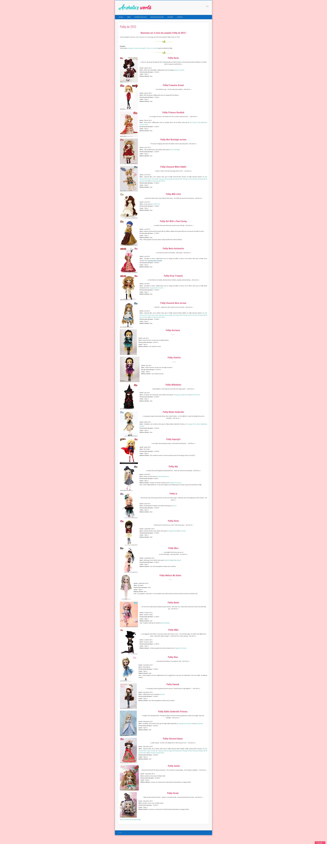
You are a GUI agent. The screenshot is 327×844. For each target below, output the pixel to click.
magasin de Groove (175, 482)
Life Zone (170, 17)
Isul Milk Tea (156, 204)
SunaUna (162, 694)
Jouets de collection (157, 17)
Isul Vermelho (196, 395)
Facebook (197, 6)
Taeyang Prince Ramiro (194, 424)
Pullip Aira (167, 560)
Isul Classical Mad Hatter (158, 181)
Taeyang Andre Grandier (156, 288)
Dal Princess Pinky (195, 122)
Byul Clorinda (199, 723)
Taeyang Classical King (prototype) (192, 179)
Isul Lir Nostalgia (175, 149)
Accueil (121, 17)
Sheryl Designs (165, 623)
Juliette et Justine (179, 70)
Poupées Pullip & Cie (140, 17)
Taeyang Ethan (172, 531)
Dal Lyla (186, 395)
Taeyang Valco (178, 395)
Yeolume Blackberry (163, 476)
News (128, 17)
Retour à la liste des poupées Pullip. (130, 819)
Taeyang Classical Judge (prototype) (169, 179)
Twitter (200, 6)
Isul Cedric (183, 531)
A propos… (180, 17)
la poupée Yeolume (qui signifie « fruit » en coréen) (142, 48)
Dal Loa (174, 505)
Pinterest (204, 6)
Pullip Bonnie (177, 560)
